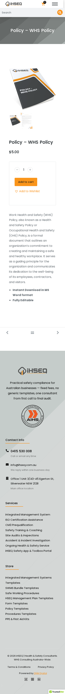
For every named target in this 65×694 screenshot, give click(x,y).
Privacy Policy (46, 667)
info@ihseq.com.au (23, 465)
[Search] (60, 12)
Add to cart (26, 182)
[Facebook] (26, 679)
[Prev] (9, 333)
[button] (27, 191)
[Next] (56, 333)
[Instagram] (32, 679)
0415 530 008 (21, 451)
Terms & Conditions (19, 667)
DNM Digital (40, 673)
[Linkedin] (39, 679)
